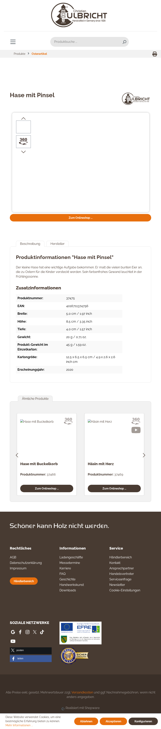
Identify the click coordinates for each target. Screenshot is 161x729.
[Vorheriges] (17, 454)
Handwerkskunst (71, 585)
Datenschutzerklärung (26, 563)
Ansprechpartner (121, 568)
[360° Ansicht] (23, 141)
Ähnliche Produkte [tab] (35, 399)
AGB (13, 557)
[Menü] (13, 41)
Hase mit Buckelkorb (39, 464)
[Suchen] (124, 42)
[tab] (30, 244)
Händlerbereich (24, 581)
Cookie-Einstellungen (124, 590)
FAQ (62, 574)
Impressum (18, 568)
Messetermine (69, 563)
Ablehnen (86, 721)
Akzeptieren (113, 721)
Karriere (65, 568)
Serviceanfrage (120, 579)
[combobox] (85, 42)
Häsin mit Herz (101, 464)
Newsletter (117, 585)
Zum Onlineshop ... (80, 217)
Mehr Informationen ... (19, 725)
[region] (80, 163)
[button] (31, 650)
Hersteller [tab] (57, 244)
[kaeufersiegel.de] (74, 656)
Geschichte (67, 579)
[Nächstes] (144, 454)
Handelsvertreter (121, 574)
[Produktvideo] (136, 430)
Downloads (67, 590)
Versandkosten (82, 692)
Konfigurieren (143, 721)
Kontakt (114, 563)
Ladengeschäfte (71, 557)
